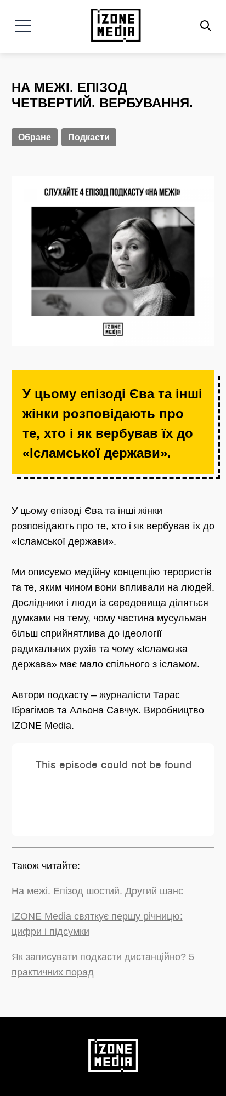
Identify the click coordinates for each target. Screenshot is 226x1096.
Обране (34, 137)
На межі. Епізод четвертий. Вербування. (102, 95)
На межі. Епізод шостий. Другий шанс (97, 891)
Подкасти (89, 137)
